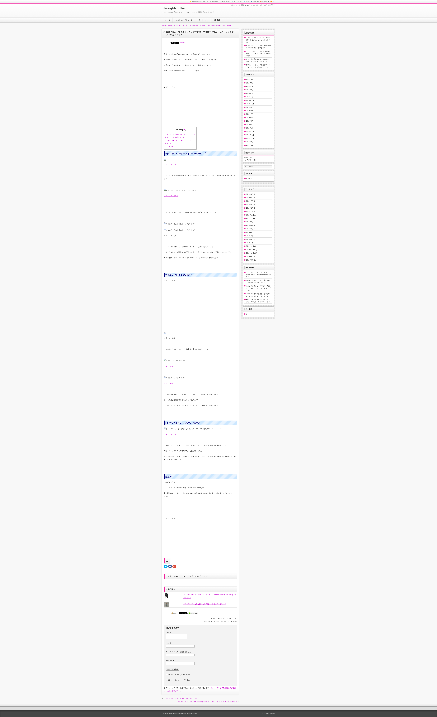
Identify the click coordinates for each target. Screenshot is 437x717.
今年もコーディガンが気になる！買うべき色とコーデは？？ (204, 604)
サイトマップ (262, 5)
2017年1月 (249, 128)
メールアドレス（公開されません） (179, 652)
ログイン (249, 178)
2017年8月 (249, 111)
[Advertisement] (181, 109)
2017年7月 (249, 114)
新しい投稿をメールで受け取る (179, 680)
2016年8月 (249, 145)
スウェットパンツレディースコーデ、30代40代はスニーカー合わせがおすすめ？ (259, 40)
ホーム (235, 5)
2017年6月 (249, 117)
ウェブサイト (171, 660)
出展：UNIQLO (169, 366)
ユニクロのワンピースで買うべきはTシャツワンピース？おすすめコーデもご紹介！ (258, 53)
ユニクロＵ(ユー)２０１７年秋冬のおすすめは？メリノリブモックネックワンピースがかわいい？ (208, 702)
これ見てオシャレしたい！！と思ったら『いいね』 (187, 576)
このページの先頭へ (269, 713)
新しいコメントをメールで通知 (179, 674)
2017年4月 (249, 121)
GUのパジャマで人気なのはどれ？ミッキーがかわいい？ (180, 698)
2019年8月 (249, 83)
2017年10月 (250, 104)
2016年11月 (250, 135)
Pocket (182, 43)
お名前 (169, 643)
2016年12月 (250, 131)
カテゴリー (248, 158)
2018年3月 (249, 90)
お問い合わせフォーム (248, 5)
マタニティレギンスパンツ (175, 137)
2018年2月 (249, 93)
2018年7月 (249, 86)
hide (184, 130)
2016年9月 (249, 142)
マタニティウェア (224, 618)
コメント (169, 632)
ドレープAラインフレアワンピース (178, 140)
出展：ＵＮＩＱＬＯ (171, 164)
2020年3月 (249, 79)
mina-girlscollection (177, 8)
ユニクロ (234, 618)
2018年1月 (249, 97)
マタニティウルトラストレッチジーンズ (180, 134)
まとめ (168, 143)
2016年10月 (250, 138)
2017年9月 (249, 107)
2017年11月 (250, 100)
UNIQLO (272, 5)
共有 (171, 146)
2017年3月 (249, 124)
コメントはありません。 (222, 621)
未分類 (234, 621)
